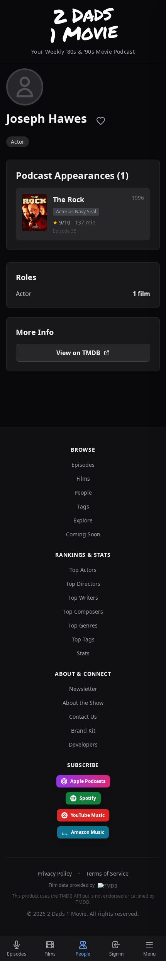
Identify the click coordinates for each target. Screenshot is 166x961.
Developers (83, 744)
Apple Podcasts (87, 781)
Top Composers (83, 611)
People (83, 492)
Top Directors (83, 583)
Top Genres (83, 625)
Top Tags (83, 639)
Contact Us (83, 716)
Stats (83, 653)
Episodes (83, 464)
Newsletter (83, 688)
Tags (83, 506)
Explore (83, 520)
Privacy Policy (54, 873)
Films (83, 478)
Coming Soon (83, 534)
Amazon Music (87, 832)
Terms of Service (107, 873)
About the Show (83, 702)
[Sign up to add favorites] (100, 121)
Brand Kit (83, 730)
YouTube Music (88, 815)
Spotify (88, 798)
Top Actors (83, 569)
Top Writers (83, 597)
